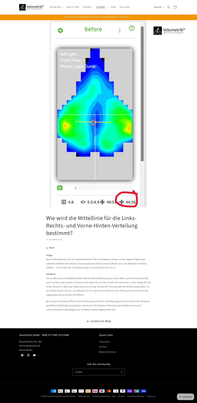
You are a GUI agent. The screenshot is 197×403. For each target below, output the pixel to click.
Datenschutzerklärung (101, 396)
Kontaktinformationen (135, 396)
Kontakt (103, 346)
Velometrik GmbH (53, 396)
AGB (114, 396)
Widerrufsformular (107, 352)
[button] (56, 7)
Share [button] (51, 247)
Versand (121, 396)
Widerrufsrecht (84, 396)
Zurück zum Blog (101, 321)
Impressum (104, 341)
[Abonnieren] (121, 372)
